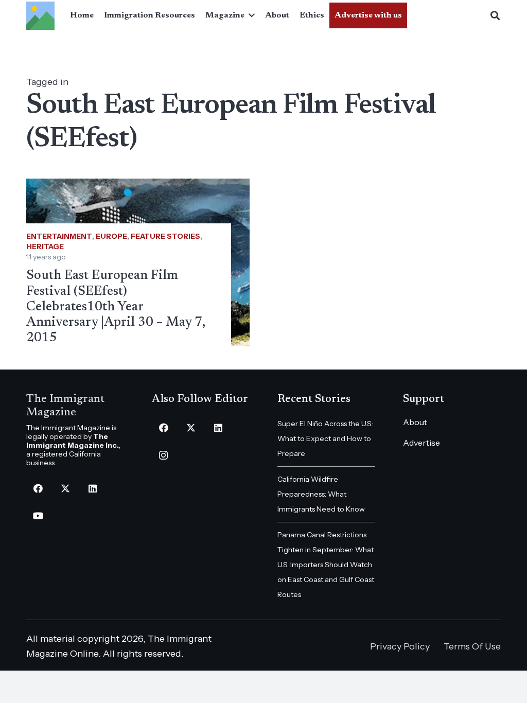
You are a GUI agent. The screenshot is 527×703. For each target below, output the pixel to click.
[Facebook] (37, 488)
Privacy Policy (400, 646)
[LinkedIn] (92, 488)
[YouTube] (37, 516)
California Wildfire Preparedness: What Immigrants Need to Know (321, 494)
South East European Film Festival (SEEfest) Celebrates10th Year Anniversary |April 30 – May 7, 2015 (115, 307)
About (415, 422)
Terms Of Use (472, 646)
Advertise (421, 442)
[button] (249, 15)
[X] (65, 488)
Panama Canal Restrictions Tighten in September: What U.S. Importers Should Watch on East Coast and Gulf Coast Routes (325, 564)
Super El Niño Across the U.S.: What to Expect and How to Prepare (325, 438)
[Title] (40, 16)
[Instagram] (163, 455)
